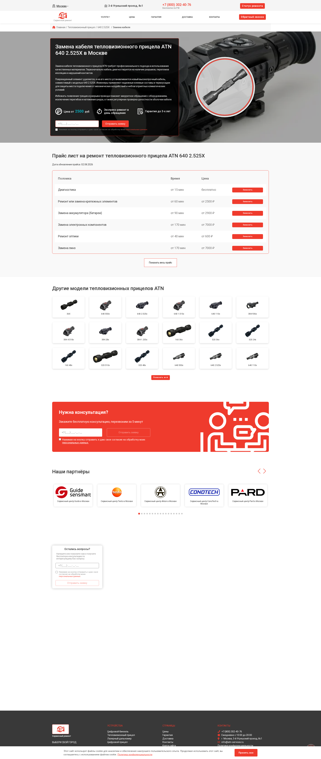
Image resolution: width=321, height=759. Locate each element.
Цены (132, 17)
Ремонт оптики (68, 236)
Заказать (248, 190)
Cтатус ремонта (252, 6)
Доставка (187, 17)
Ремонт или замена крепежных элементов (87, 201)
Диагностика (67, 189)
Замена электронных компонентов (82, 224)
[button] (259, 471)
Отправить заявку (115, 123)
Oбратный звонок (252, 17)
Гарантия (156, 17)
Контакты (214, 17)
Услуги (105, 17)
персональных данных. (137, 129)
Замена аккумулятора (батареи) (80, 213)
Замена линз (67, 248)
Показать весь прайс (160, 262)
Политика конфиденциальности (135, 754)
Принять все (246, 752)
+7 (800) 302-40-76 (177, 4)
